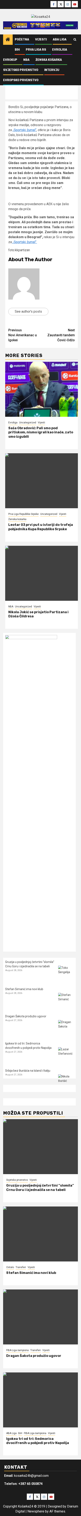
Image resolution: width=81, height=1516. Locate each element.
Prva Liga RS (36, 49)
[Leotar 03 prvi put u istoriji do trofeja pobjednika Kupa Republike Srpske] (41, 480)
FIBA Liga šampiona (17, 1350)
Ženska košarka (49, 60)
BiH (17, 49)
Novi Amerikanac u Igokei (22, 335)
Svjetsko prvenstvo (20, 70)
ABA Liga (59, 39)
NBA (26, 60)
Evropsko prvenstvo (20, 80)
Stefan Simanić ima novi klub (24, 989)
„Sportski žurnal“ (24, 130)
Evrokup (10, 60)
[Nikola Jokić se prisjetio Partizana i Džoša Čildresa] (41, 573)
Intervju (51, 70)
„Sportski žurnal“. (24, 242)
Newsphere (35, 1511)
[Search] (74, 40)
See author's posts (28, 311)
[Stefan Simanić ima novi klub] (66, 1000)
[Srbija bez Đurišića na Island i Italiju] (66, 1082)
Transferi (21, 1267)
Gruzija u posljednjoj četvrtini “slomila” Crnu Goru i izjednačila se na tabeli (40, 1187)
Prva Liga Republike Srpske (23, 514)
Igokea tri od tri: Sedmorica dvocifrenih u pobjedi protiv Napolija (37, 1441)
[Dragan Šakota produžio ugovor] (66, 1027)
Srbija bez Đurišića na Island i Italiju (27, 1070)
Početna (22, 39)
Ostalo (10, 1267)
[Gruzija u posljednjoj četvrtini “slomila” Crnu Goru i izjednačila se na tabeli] (66, 973)
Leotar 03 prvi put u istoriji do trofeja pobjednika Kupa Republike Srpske (40, 527)
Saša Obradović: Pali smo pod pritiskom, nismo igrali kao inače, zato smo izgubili (40, 432)
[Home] (8, 40)
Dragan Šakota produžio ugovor (25, 1016)
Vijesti (41, 39)
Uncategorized (27, 422)
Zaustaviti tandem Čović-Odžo (61, 335)
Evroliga (59, 49)
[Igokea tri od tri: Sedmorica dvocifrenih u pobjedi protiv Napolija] (66, 1055)
